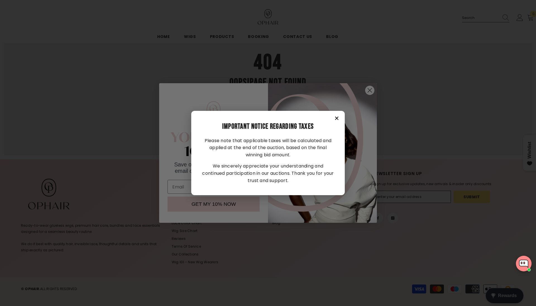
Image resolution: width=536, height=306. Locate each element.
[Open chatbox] (524, 263)
